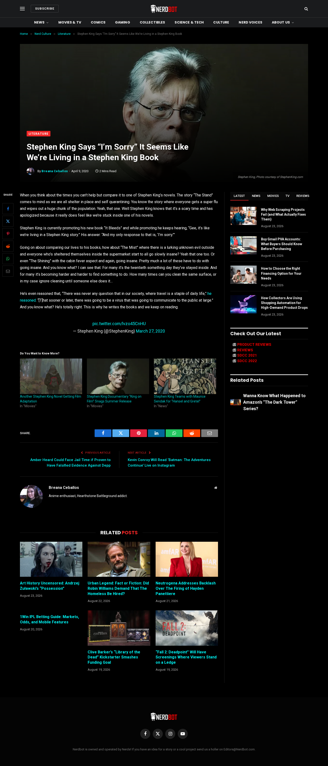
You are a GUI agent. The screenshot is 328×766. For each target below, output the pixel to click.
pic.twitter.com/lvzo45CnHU (119, 323)
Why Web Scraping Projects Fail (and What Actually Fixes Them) (283, 214)
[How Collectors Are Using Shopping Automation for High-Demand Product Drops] (243, 304)
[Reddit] (7, 246)
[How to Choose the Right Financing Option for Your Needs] (243, 275)
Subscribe (44, 8)
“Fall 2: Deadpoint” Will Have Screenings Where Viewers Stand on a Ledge (186, 657)
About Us (281, 22)
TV (287, 196)
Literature (39, 133)
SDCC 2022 (247, 361)
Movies (273, 196)
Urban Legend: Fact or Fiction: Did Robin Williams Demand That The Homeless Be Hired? (118, 588)
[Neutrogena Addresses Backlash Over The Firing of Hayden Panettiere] (187, 559)
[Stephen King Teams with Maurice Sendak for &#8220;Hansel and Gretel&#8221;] (185, 376)
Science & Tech (189, 22)
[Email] (7, 271)
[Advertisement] (164, 94)
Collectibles (152, 22)
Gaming (122, 22)
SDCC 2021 (247, 355)
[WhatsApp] (7, 258)
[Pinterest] (7, 233)
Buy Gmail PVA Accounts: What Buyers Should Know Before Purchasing (281, 244)
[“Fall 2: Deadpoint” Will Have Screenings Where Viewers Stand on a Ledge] (187, 627)
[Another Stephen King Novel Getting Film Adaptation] (51, 376)
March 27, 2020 (150, 331)
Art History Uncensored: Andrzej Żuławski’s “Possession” (49, 586)
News (39, 22)
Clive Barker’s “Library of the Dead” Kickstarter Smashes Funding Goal (114, 657)
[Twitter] (7, 221)
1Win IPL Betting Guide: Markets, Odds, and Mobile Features (49, 619)
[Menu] (22, 8)
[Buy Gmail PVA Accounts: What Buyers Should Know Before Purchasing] (243, 245)
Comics (98, 22)
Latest (239, 196)
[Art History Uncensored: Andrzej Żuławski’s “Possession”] (51, 559)
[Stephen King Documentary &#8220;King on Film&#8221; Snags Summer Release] (118, 376)
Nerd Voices (250, 22)
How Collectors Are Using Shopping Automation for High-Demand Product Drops (284, 303)
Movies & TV (69, 22)
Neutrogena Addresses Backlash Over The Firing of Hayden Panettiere (186, 588)
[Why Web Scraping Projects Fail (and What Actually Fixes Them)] (243, 216)
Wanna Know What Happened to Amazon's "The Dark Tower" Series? (274, 402)
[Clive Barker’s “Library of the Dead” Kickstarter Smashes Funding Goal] (119, 627)
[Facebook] (7, 208)
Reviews (303, 196)
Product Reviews (254, 344)
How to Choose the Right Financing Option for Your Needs (281, 273)
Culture (221, 22)
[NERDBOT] (164, 8)
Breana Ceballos (55, 171)
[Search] (306, 8)
